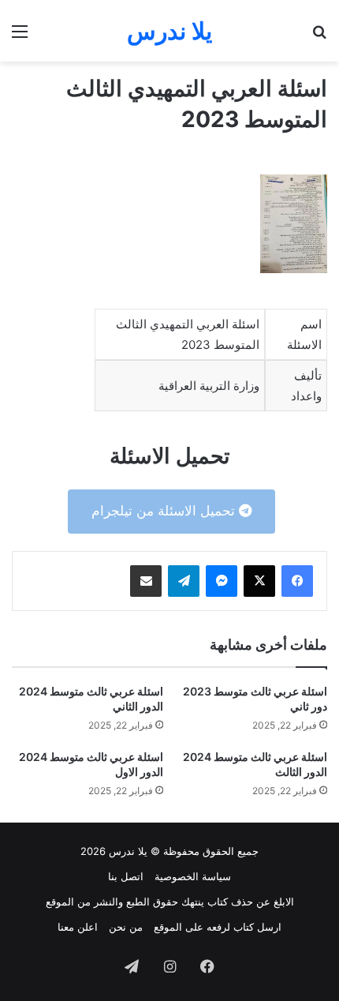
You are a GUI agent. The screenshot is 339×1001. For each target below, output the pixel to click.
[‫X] (259, 581)
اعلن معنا (78, 926)
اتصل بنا (125, 876)
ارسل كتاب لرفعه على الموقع (217, 926)
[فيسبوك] (297, 581)
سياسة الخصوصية (193, 876)
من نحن (126, 926)
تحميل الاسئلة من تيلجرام (165, 511)
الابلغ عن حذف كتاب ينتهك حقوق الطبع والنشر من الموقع (170, 901)
